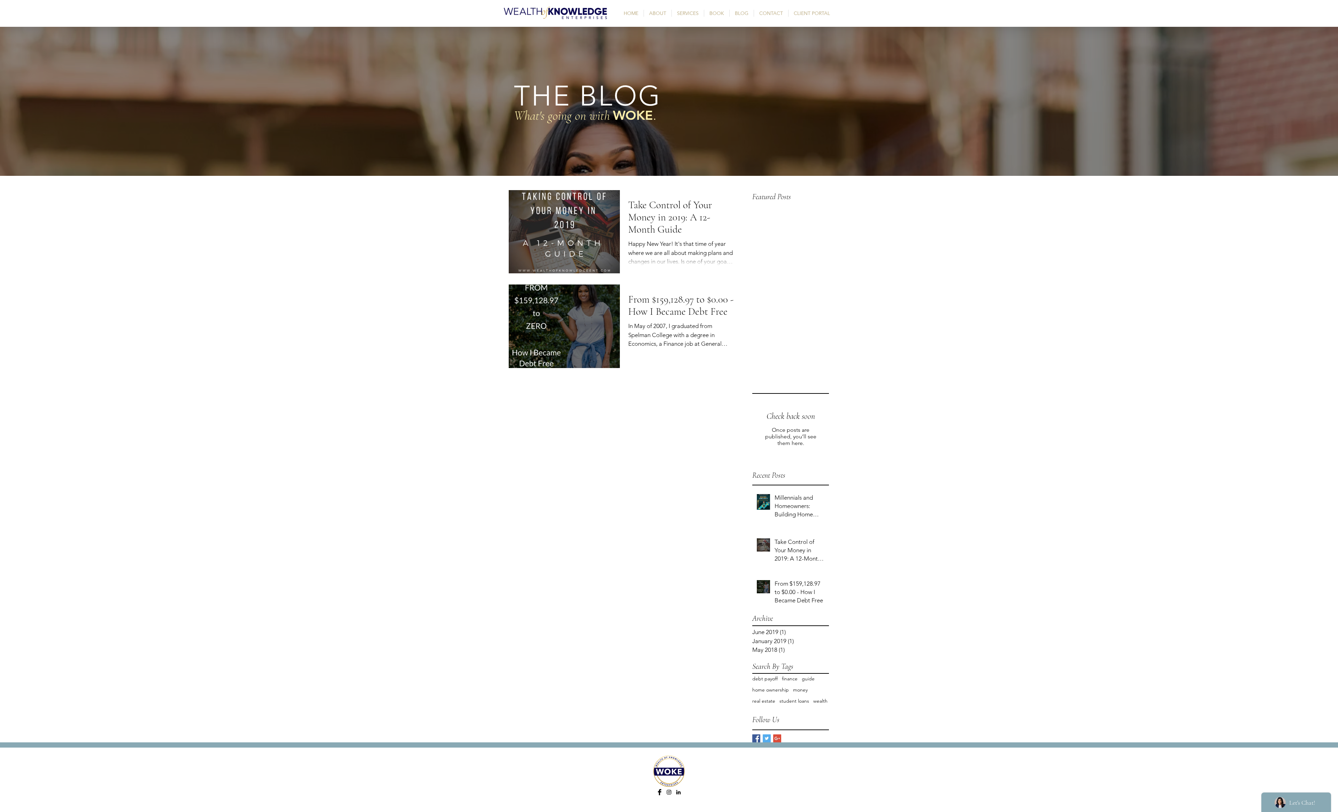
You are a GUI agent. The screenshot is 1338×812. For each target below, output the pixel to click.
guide (808, 679)
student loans (794, 701)
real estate (763, 701)
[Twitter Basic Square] (767, 738)
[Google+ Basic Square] (777, 738)
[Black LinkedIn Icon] (678, 792)
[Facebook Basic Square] (756, 738)
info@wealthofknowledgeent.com (675, 809)
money (800, 690)
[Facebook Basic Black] (659, 792)
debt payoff (765, 679)
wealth (820, 701)
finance (790, 679)
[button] (688, 13)
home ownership (770, 690)
